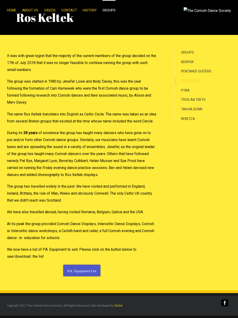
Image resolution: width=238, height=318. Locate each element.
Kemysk (187, 62)
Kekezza (188, 119)
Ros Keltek (190, 81)
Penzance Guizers (196, 71)
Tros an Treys (193, 99)
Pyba (185, 90)
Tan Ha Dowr (191, 109)
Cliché (118, 305)
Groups (187, 52)
